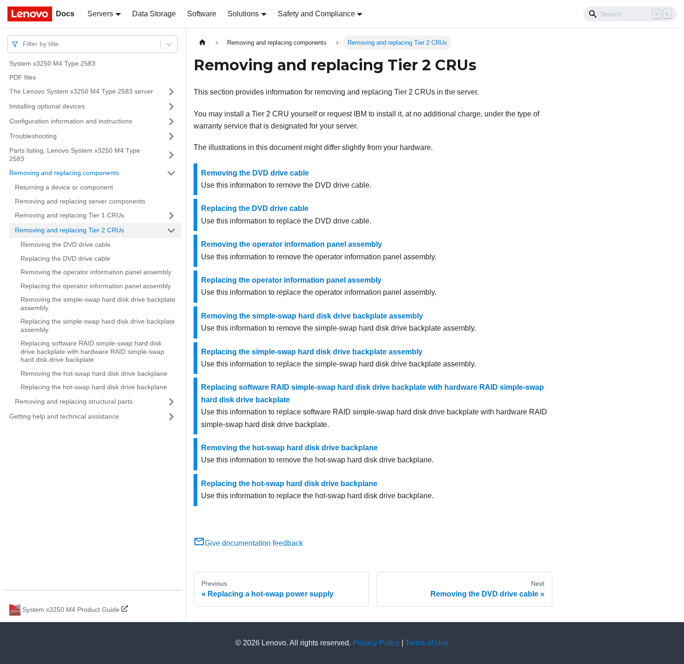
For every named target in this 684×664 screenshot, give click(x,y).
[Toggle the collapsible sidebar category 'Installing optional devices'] (171, 106)
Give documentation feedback (254, 543)
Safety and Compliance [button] (316, 14)
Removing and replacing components (64, 172)
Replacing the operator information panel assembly (95, 286)
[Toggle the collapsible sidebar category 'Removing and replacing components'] (171, 173)
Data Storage (154, 14)
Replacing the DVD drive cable (65, 258)
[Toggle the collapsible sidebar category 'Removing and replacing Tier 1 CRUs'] (171, 215)
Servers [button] (100, 14)
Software (201, 14)
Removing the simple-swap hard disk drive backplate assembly (97, 304)
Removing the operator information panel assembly (95, 272)
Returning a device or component (64, 187)
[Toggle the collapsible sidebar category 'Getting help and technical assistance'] (171, 416)
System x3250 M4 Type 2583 (52, 63)
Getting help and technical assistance (64, 416)
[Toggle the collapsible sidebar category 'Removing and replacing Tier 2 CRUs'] (171, 230)
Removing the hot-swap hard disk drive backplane (94, 373)
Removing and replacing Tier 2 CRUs (69, 230)
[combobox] (24, 44)
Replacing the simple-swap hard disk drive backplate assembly (97, 325)
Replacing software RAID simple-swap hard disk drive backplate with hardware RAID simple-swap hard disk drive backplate (92, 351)
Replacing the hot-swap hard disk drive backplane (93, 387)
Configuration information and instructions (70, 121)
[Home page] (202, 42)
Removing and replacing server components (80, 201)
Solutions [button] (243, 14)
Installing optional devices (47, 106)
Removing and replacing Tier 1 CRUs (69, 215)
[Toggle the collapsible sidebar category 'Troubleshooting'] (171, 136)
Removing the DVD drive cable (65, 244)
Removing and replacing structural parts (74, 401)
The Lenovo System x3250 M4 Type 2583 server (81, 91)
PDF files (22, 77)
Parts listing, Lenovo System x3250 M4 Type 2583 (74, 155)
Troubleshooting (33, 136)
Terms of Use (427, 643)
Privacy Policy (376, 643)
